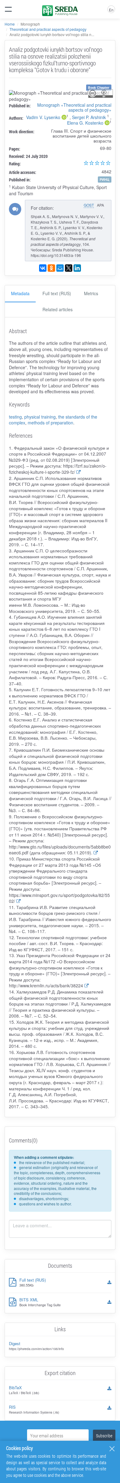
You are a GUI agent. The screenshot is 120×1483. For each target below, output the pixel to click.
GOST (89, 205)
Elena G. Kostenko (85, 123)
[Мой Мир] (60, 268)
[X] (68, 268)
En (111, 9)
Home (10, 24)
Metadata (20, 293)
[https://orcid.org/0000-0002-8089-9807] (64, 118)
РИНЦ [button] (104, 179)
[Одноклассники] (51, 268)
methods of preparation (50, 422)
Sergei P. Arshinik (89, 117)
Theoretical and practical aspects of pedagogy (48, 29)
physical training (40, 417)
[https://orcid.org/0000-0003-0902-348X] (107, 123)
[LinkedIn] (77, 268)
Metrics (91, 293)
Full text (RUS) (56, 293)
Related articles (57, 309)
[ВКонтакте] (42, 268)
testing (15, 417)
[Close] (112, 1449)
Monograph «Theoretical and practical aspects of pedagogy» (74, 107)
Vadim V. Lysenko (43, 117)
